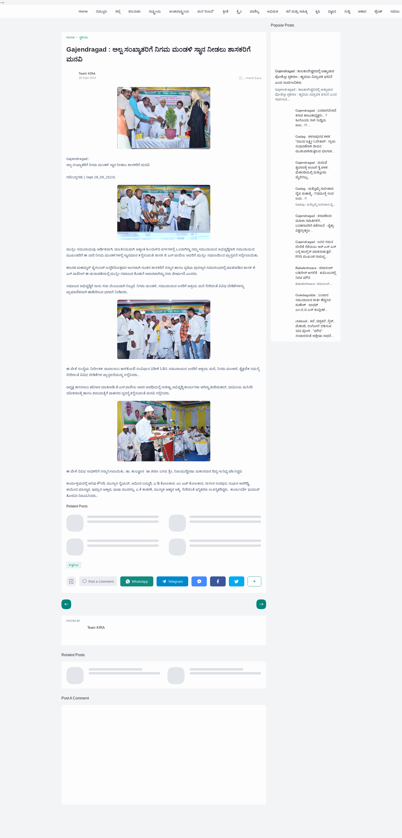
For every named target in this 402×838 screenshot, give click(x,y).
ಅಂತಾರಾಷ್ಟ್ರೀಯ (179, 11)
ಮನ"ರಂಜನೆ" (205, 11)
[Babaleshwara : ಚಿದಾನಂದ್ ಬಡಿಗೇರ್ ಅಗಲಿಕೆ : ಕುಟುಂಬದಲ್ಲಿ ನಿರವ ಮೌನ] (283, 281)
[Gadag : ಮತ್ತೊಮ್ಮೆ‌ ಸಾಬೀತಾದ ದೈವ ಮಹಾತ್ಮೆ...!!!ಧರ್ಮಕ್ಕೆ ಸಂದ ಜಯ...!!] (283, 202)
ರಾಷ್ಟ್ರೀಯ (155, 11)
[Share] (254, 581)
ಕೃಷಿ (317, 11)
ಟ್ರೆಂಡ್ (378, 11)
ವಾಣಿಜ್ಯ (254, 11)
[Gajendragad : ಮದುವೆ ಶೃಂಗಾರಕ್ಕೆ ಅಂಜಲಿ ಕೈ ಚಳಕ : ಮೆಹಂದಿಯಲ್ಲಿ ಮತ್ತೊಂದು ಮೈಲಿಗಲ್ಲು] (283, 176)
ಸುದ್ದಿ (347, 11)
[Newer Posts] (261, 604)
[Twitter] (236, 581)
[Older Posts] (66, 604)
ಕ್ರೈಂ (239, 11)
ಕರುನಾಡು (134, 11)
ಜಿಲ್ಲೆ (117, 11)
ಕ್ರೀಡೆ (225, 11)
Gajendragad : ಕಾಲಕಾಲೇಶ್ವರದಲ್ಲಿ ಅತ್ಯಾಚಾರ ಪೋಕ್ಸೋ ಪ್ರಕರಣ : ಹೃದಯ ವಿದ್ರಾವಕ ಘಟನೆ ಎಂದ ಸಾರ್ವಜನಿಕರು (304, 76)
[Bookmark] (71, 582)
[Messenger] (199, 581)
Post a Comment (101, 581)
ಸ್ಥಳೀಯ (75, 565)
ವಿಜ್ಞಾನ (332, 11)
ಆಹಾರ (362, 11)
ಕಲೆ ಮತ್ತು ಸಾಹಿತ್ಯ (296, 11)
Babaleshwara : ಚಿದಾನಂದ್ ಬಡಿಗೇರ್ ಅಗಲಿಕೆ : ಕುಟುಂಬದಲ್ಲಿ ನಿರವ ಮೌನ (315, 272)
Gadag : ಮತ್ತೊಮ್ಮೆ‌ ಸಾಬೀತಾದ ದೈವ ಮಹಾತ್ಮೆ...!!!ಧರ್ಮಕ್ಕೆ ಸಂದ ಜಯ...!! (314, 193)
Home (83, 11)
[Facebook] (217, 581)
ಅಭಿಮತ (272, 11)
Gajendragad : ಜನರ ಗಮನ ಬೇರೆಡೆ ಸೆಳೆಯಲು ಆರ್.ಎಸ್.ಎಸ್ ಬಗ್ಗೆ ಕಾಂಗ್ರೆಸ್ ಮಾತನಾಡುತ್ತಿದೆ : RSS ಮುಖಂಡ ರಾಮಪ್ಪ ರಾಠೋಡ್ (315, 251)
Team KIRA (96, 627)
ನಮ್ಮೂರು (101, 11)
